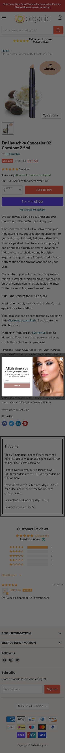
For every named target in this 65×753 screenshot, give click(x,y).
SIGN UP (17, 385)
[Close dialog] (61, 358)
